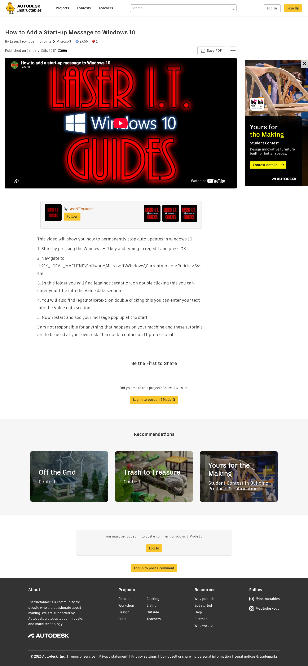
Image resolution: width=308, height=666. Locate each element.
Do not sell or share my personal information (195, 656)
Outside (153, 612)
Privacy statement (113, 656)
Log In (272, 8)
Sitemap (201, 619)
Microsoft (63, 41)
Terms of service (82, 656)
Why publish (204, 598)
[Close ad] (304, 64)
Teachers (106, 8)
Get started (203, 605)
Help (198, 612)
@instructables (267, 598)
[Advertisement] (276, 123)
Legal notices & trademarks (256, 656)
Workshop (126, 605)
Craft (122, 619)
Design (123, 612)
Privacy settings (144, 656)
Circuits (45, 41)
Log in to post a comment (154, 568)
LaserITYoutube (22, 41)
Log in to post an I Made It (154, 399)
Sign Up (293, 8)
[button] (233, 51)
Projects (62, 8)
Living (152, 605)
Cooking (153, 598)
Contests (84, 8)
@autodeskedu (267, 608)
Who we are (203, 625)
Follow (72, 216)
